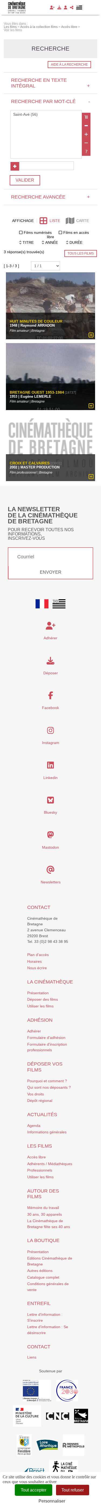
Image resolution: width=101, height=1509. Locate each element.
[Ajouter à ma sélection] (91, 335)
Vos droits (35, 1094)
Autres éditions (40, 1270)
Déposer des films (42, 999)
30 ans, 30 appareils (44, 1214)
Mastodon (50, 847)
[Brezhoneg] (79, 7)
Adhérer (34, 1031)
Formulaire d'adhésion (46, 1037)
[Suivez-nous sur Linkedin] (50, 766)
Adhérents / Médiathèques (49, 1164)
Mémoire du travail (43, 1207)
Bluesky (50, 812)
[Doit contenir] (86, 134)
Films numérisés (38, 232)
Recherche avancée (50, 197)
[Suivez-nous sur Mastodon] (50, 836)
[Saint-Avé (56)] (46, 114)
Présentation (38, 993)
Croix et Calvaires (30, 463)
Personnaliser (52, 1501)
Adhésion (40, 1020)
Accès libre (36, 1157)
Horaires (34, 961)
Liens (31, 1357)
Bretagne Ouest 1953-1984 (37, 392)
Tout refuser (72, 1490)
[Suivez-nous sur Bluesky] (50, 801)
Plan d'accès (38, 955)
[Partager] (72, 7)
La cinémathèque (50, 982)
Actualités (42, 1114)
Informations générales (47, 1132)
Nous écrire (37, 968)
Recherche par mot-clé (50, 101)
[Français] (42, 603)
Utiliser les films (40, 1006)
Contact (38, 907)
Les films (39, 1146)
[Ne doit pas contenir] (86, 143)
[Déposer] (59, 7)
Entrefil (39, 1303)
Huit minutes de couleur (36, 321)
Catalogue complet (43, 1277)
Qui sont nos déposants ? (49, 1087)
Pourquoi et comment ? (47, 1081)
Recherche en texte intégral (50, 83)
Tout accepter (33, 1490)
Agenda (33, 1125)
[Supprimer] (86, 125)
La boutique (43, 1240)
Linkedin (50, 777)
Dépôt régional (39, 1100)
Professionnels (39, 1170)
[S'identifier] (65, 7)
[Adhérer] (52, 7)
